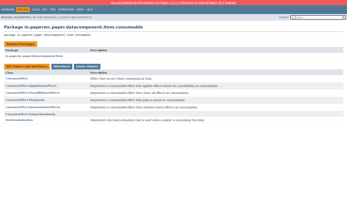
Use (44, 9)
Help (90, 9)
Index (80, 9)
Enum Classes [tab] (87, 66)
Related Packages (45, 17)
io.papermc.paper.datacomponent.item (34, 56)
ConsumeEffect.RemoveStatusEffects (33, 107)
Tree (53, 9)
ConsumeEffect (17, 78)
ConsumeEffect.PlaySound (25, 99)
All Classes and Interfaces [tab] (27, 66)
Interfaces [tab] (62, 66)
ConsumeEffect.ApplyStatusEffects (31, 85)
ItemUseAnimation (19, 120)
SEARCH (284, 17)
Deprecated (66, 9)
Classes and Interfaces (75, 17)
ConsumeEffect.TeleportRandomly (30, 114)
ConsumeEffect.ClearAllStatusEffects (33, 92)
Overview (7, 9)
